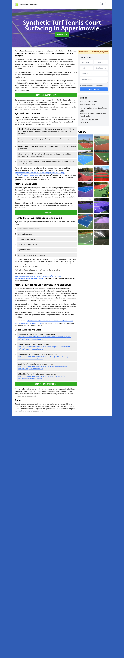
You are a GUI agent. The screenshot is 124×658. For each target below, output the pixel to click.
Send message (93, 89)
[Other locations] (102, 4)
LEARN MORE (46, 212)
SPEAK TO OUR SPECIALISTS (45, 384)
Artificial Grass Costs (87, 105)
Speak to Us (84, 123)
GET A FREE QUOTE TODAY (46, 95)
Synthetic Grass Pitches (88, 101)
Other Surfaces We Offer (89, 119)
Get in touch (62, 34)
